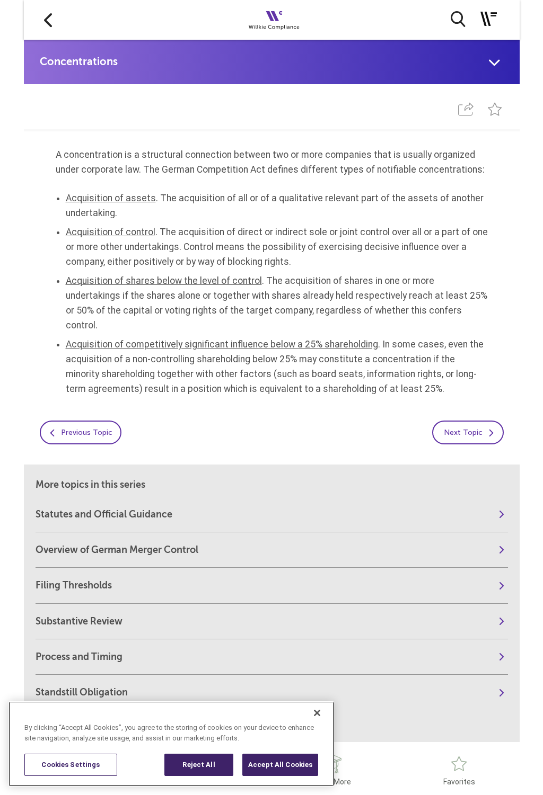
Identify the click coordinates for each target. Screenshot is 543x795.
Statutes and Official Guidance (104, 514)
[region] (171, 744)
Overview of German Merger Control (117, 549)
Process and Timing (79, 656)
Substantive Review (79, 621)
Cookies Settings (70, 765)
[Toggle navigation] (488, 19)
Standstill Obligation (82, 692)
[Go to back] (48, 20)
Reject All (198, 765)
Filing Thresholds (74, 585)
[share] (466, 109)
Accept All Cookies (280, 765)
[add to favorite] (494, 109)
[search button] (458, 19)
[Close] (317, 713)
